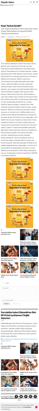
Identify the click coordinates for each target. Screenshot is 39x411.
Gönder (6, 303)
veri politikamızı (27, 407)
